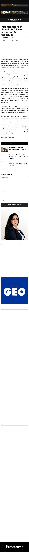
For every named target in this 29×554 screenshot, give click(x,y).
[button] (27, 20)
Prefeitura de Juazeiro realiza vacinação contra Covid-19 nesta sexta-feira (18, 163)
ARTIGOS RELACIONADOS (11, 143)
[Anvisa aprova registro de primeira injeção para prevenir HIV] (4, 149)
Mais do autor (21, 143)
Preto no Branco (6, 37)
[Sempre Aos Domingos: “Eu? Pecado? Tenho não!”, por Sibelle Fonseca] (4, 156)
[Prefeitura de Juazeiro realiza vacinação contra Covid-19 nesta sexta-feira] (4, 163)
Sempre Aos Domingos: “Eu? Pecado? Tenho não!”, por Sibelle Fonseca (18, 156)
